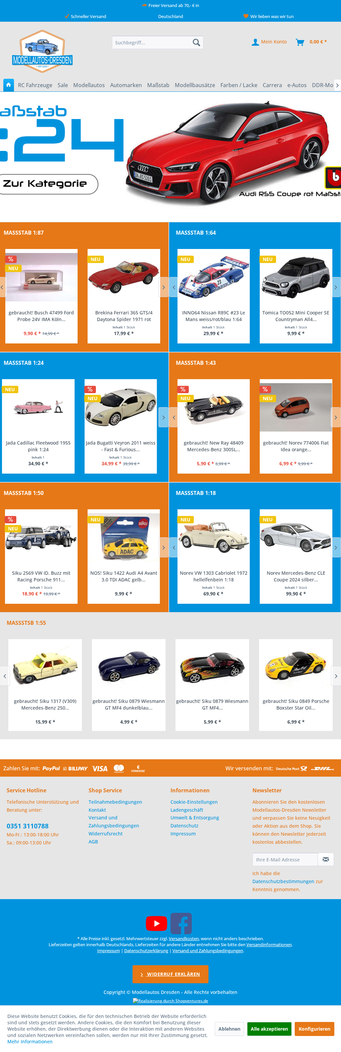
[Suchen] (196, 42)
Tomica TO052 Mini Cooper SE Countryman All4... (213, 315)
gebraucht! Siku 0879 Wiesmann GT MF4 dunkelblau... (45, 704)
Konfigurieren (314, 1029)
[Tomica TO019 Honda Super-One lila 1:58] (296, 277)
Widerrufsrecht (106, 833)
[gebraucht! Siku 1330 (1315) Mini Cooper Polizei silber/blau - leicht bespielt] (296, 666)
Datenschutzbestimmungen (283, 881)
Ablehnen (229, 1029)
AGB (93, 841)
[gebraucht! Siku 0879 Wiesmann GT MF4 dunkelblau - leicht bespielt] (45, 666)
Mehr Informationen (30, 1041)
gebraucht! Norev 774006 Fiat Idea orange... (213, 446)
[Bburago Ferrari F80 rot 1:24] (124, 407)
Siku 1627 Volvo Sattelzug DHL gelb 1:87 (123, 315)
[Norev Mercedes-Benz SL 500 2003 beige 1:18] (296, 537)
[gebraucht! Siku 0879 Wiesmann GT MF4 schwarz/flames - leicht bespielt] (129, 666)
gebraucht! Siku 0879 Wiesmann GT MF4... (129, 704)
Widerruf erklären (173, 974)
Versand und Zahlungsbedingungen (114, 821)
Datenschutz (184, 825)
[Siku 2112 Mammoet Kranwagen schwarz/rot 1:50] (124, 537)
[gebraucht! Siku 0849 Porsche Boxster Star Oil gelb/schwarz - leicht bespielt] (212, 666)
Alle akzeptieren (269, 1029)
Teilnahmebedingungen (115, 802)
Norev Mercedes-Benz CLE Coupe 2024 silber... (213, 576)
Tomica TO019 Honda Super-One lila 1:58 (296, 315)
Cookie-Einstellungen (194, 802)
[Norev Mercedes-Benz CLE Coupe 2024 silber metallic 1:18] (213, 537)
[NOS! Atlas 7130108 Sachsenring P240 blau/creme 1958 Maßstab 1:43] (296, 407)
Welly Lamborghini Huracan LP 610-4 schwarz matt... (41, 446)
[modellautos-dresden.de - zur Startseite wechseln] (43, 51)
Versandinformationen (269, 945)
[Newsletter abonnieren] (326, 859)
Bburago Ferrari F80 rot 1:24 (123, 443)
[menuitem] (158, 42)
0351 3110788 (28, 826)
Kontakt (97, 810)
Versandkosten (184, 939)
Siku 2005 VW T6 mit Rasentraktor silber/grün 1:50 (41, 576)
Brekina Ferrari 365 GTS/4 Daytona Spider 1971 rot (41, 315)
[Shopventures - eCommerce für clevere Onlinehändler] (170, 1001)
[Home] (8, 85)
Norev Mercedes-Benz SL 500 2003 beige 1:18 (295, 576)
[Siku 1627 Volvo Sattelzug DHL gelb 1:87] (124, 277)
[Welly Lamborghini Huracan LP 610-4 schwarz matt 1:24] (41, 407)
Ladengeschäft (186, 810)
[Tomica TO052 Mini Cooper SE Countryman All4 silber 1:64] (213, 277)
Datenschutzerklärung (146, 951)
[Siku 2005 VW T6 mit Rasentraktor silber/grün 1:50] (41, 537)
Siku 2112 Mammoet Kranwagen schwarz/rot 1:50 (124, 576)
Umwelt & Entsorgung (194, 817)
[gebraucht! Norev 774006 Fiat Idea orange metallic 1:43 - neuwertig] (213, 407)
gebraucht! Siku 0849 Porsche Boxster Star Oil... (212, 704)
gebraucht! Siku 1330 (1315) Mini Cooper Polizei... (296, 704)
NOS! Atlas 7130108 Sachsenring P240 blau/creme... (295, 446)
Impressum (183, 833)
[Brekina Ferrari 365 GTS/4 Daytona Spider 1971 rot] (41, 277)
